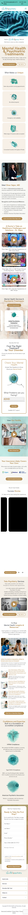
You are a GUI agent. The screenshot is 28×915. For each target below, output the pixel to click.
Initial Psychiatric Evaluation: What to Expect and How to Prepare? (12, 660)
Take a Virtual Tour (14, 450)
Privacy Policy (8, 857)
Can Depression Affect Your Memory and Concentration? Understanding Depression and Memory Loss (17, 672)
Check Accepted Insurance (14, 479)
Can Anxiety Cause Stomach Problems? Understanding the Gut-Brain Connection (16, 702)
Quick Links (5, 879)
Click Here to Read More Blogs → (14, 713)
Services (4, 883)
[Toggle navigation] (25, 8)
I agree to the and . (14, 857)
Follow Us (4, 893)
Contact (4, 897)
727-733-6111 (23, 3)
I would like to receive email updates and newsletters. (14, 860)
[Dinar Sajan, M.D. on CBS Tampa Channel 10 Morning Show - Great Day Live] (14, 260)
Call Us (22, 64)
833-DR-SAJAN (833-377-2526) (11, 3)
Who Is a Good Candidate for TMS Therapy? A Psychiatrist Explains (16, 682)
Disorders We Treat (7, 888)
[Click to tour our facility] (14, 434)
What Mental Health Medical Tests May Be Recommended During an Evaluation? (16, 692)
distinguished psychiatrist (14, 188)
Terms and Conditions (6, 911)
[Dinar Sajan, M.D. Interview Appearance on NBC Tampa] (14, 280)
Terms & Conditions (16, 856)
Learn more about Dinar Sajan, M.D (12, 218)
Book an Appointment (9, 64)
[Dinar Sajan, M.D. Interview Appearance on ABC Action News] (14, 240)
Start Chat (14, 406)
